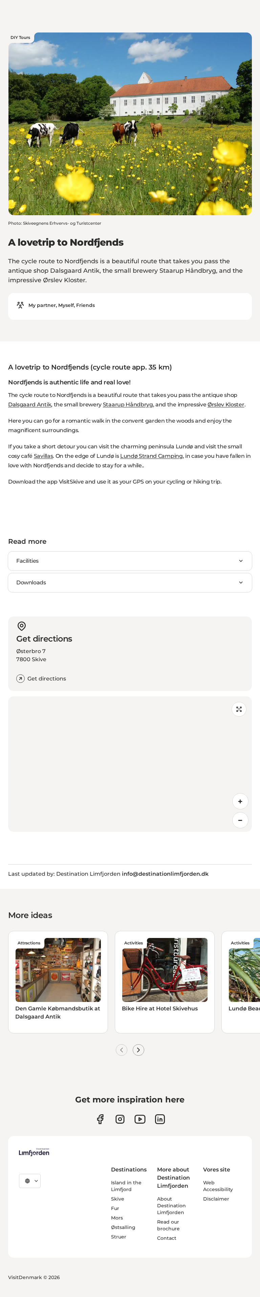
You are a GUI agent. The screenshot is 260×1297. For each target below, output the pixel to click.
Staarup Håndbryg (128, 404)
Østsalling (123, 1227)
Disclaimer (216, 1199)
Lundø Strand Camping (151, 456)
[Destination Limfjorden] (34, 1152)
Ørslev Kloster (226, 404)
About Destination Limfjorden (171, 1205)
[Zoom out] (240, 820)
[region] (130, 764)
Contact (166, 1238)
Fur (115, 1208)
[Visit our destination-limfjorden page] (160, 1119)
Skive (117, 1199)
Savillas (43, 456)
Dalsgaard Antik (29, 404)
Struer (118, 1237)
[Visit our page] (100, 1119)
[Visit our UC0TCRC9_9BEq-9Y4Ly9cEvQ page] (140, 1119)
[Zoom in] (240, 801)
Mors (117, 1218)
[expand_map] (239, 709)
